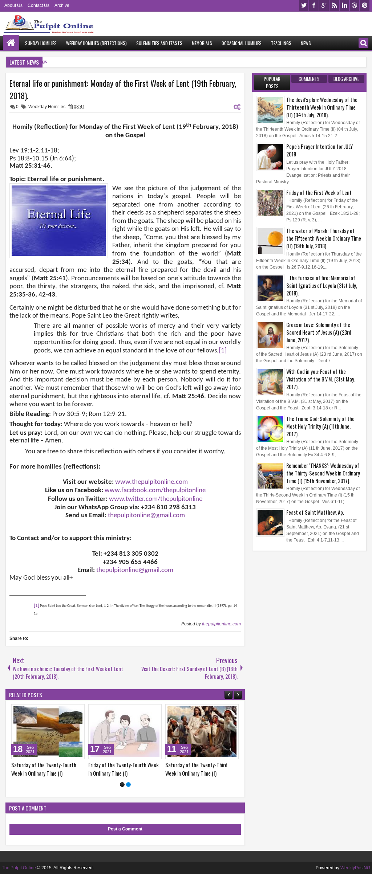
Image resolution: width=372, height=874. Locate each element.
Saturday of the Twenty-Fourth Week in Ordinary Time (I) (43, 769)
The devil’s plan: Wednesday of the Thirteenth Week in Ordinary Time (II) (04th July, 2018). (321, 107)
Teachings (281, 43)
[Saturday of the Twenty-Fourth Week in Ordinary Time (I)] (47, 731)
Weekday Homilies (46, 106)
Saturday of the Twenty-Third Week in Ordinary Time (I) (196, 769)
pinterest (364, 5)
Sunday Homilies (41, 43)
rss (334, 5)
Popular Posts (272, 82)
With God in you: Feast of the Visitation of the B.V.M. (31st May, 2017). (320, 379)
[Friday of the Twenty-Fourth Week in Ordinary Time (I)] (124, 731)
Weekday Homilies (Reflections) (96, 43)
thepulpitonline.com (221, 623)
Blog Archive (346, 78)
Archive (61, 5)
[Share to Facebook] (60, 711)
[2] (128, 784)
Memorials (202, 43)
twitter (303, 5)
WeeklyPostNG (355, 867)
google (324, 5)
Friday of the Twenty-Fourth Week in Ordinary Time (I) (123, 769)
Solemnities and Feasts (159, 43)
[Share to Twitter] (68, 711)
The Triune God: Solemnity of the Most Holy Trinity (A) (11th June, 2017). (320, 426)
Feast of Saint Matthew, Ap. (315, 512)
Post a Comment (125, 829)
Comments (309, 78)
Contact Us (38, 5)
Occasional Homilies (242, 43)
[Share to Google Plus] (76, 711)
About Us (13, 5)
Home (11, 43)
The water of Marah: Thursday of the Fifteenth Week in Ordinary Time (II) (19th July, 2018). (323, 238)
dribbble (354, 5)
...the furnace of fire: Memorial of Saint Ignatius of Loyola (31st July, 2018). (321, 285)
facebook (314, 5)
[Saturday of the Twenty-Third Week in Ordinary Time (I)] (201, 731)
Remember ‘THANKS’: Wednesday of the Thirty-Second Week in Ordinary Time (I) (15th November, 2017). (323, 473)
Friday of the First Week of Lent (319, 192)
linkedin (344, 5)
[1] (122, 784)
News (306, 43)
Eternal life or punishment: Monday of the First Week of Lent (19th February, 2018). (122, 89)
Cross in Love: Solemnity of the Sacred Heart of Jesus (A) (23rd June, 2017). (318, 332)
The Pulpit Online (19, 867)
